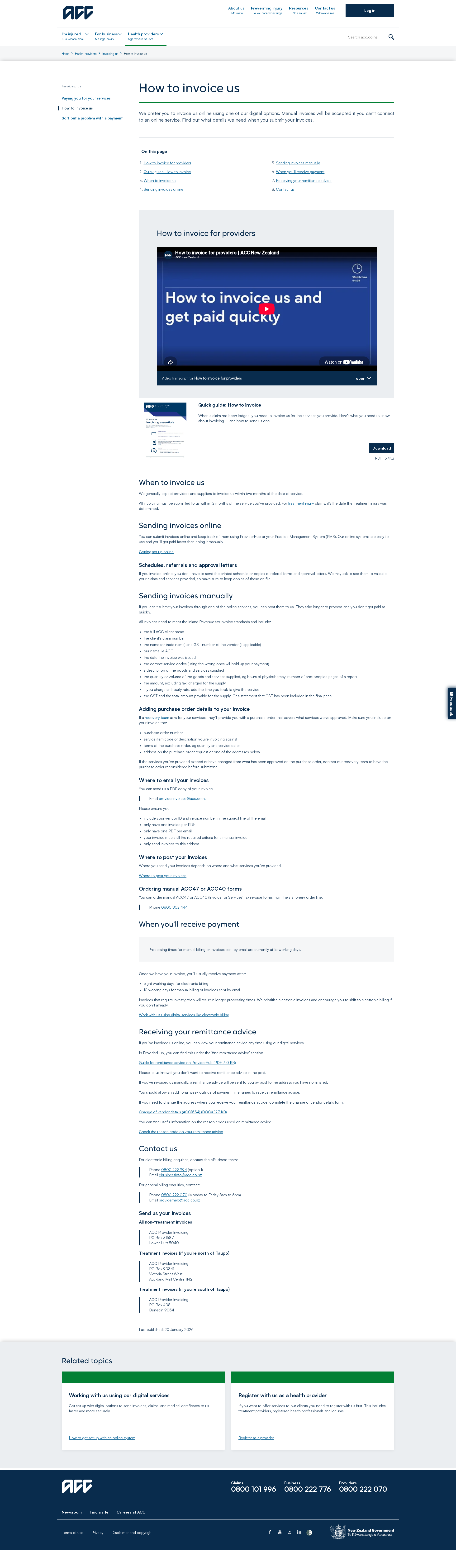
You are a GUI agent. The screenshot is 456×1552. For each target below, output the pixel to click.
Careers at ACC (131, 1512)
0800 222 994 (174, 1169)
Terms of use (72, 1532)
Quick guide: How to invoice (167, 171)
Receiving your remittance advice (304, 180)
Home (65, 54)
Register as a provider (256, 1437)
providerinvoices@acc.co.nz (183, 798)
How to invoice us (135, 54)
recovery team (157, 717)
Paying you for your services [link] (86, 98)
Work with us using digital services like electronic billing (184, 1014)
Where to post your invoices (162, 875)
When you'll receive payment (300, 171)
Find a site (99, 1512)
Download (381, 448)
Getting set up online (156, 551)
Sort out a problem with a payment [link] (92, 118)
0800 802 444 (174, 907)
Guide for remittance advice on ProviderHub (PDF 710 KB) (187, 1062)
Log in (369, 10)
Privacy (97, 1532)
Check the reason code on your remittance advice (181, 1131)
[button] (370, 10)
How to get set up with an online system (102, 1437)
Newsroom (72, 1512)
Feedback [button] (451, 706)
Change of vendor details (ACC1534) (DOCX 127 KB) (183, 1112)
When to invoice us (160, 180)
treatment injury (301, 503)
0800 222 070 (174, 1194)
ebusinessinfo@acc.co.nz (180, 1174)
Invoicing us (110, 54)
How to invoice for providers (167, 163)
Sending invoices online (163, 189)
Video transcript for (202, 378)
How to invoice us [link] (77, 108)
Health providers (86, 54)
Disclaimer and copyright (132, 1532)
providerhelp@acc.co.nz (179, 1200)
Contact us (285, 189)
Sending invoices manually (298, 163)
